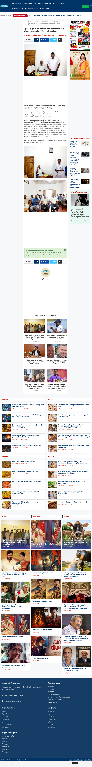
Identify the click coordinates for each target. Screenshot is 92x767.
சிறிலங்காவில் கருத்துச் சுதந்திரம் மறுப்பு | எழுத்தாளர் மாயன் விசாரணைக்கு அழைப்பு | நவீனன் (75, 606)
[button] (29, 15)
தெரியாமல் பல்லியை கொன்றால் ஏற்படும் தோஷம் (73, 145)
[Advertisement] (11, 48)
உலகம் (37, 21)
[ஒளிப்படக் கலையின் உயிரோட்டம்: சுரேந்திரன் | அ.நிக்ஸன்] (76, 656)
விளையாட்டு (17, 9)
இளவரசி (15, 409)
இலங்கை (45, 21)
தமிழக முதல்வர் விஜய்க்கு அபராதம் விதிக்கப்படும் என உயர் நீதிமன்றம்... (35, 362)
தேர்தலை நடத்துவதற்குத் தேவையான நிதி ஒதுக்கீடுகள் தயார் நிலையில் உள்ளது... (56, 386)
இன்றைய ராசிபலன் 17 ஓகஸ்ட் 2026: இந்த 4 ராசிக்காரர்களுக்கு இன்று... (26, 436)
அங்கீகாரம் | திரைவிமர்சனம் (42, 630)
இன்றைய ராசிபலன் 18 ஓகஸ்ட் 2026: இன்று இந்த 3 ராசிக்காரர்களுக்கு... (28, 426)
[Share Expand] (60, 40)
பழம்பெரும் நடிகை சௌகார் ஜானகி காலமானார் (14, 666)
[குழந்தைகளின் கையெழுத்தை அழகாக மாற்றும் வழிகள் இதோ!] (52, 448)
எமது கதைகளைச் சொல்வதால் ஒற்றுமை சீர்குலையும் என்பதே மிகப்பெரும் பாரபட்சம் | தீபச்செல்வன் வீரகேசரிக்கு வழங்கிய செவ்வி (80, 213)
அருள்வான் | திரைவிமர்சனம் (42, 601)
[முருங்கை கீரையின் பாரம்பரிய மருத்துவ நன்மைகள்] (52, 484)
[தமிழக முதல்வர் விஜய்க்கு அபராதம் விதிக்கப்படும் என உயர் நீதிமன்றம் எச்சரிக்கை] (34, 351)
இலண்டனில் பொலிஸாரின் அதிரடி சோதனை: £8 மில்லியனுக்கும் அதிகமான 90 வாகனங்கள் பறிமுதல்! (75, 158)
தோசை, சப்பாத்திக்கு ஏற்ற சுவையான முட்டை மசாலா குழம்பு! (27, 503)
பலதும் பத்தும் (30, 9)
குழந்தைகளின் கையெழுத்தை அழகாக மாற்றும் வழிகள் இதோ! (74, 446)
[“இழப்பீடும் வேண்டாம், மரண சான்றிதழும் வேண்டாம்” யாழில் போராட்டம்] (34, 375)
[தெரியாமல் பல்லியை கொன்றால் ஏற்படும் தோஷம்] (85, 143)
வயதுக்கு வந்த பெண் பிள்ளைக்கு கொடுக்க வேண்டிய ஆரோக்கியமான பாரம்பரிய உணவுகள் (74, 436)
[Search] (91, 6)
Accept (75, 763)
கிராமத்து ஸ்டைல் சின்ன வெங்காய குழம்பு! (26, 482)
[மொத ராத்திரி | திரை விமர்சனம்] (15, 624)
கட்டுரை (38, 3)
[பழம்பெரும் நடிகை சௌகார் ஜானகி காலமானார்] (15, 653)
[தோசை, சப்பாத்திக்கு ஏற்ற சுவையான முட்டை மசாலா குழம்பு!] (6, 505)
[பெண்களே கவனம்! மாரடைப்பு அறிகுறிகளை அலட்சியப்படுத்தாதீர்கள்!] (52, 474)
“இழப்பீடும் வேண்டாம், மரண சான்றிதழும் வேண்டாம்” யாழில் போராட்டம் (34, 386)
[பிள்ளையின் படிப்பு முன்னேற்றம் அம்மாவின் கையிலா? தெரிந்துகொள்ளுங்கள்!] (52, 428)
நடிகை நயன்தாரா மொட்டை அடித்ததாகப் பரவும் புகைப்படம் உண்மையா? (12, 606)
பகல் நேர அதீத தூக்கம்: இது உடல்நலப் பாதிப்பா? (74, 502)
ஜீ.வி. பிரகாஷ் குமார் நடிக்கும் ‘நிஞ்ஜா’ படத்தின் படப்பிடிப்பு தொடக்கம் (34, 337)
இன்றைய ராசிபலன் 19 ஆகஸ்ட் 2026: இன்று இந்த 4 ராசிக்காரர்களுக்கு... (26, 416)
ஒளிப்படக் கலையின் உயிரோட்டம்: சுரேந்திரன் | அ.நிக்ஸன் (75, 670)
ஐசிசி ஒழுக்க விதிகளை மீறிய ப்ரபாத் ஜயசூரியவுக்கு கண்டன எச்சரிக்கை (57, 337)
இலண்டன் (28, 3)
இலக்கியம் (49, 3)
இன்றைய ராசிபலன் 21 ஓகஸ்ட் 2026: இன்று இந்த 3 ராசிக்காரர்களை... (28, 405)
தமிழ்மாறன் (37, 35)
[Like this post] (37, 40)
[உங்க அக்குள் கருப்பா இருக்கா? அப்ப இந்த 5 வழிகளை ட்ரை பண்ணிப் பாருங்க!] (52, 418)
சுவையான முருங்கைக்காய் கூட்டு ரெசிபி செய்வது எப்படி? (25, 493)
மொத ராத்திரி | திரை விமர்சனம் (12, 637)
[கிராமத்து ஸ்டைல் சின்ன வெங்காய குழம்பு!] (6, 484)
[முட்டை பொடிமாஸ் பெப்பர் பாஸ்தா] (6, 464)
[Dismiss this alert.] (65, 250)
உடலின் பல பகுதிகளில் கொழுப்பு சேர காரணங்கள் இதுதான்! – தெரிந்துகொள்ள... (72, 462)
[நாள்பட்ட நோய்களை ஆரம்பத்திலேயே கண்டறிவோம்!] (52, 495)
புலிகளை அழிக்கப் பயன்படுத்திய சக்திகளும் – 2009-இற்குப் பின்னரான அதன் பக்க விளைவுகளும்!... (76, 638)
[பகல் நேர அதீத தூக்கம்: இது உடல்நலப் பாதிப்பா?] (52, 505)
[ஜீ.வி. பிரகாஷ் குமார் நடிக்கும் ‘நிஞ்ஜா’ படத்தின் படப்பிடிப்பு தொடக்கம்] (34, 326)
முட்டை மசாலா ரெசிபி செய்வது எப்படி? (25, 471)
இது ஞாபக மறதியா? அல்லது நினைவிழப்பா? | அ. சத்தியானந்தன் (75, 183)
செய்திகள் (16, 3)
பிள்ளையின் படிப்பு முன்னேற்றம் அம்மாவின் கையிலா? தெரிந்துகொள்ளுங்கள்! (73, 426)
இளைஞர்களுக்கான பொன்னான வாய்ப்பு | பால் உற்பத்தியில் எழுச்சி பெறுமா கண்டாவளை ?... (75, 574)
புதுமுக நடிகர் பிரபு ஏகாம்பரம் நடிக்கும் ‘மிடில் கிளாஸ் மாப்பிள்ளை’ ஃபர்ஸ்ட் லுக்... (14, 574)
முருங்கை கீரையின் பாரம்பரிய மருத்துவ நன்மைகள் (71, 482)
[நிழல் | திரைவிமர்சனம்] (45, 646)
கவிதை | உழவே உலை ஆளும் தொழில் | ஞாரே (50, 15)
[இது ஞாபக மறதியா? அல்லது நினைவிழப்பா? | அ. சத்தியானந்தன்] (85, 181)
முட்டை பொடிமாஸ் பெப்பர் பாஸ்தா (23, 461)
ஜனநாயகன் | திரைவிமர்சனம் (43, 573)
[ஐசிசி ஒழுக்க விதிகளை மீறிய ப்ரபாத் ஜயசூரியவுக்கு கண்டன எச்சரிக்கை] (57, 326)
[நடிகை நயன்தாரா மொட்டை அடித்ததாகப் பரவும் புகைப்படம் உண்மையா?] (15, 592)
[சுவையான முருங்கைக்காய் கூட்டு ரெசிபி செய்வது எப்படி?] (6, 495)
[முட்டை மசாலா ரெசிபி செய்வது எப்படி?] (6, 474)
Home (29, 21)
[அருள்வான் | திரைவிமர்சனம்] (45, 589)
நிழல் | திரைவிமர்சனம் (40, 658)
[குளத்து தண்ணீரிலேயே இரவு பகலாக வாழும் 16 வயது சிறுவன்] (85, 170)
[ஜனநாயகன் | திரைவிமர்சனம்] (45, 560)
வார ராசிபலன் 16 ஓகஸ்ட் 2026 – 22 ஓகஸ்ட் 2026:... (27, 445)
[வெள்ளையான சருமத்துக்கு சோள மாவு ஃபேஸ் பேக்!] (52, 407)
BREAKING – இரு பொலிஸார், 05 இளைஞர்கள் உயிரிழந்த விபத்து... (57, 362)
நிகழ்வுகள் (44, 9)
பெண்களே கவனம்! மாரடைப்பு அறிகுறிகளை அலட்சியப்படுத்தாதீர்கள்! (73, 472)
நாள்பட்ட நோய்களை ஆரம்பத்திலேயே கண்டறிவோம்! (70, 493)
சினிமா (61, 3)
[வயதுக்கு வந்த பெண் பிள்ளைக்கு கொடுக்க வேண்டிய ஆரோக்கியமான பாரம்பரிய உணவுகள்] (52, 438)
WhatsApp (85, 6)
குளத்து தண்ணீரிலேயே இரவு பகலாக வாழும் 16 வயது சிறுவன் (75, 172)
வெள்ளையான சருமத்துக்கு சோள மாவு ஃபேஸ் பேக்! (73, 405)
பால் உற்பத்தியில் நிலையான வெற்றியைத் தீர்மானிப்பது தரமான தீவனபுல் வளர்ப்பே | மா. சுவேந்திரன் (76, 541)
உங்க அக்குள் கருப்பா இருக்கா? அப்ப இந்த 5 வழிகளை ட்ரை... (73, 416)
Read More (82, 763)
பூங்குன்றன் (75, 220)
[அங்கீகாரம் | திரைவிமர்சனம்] (45, 617)
